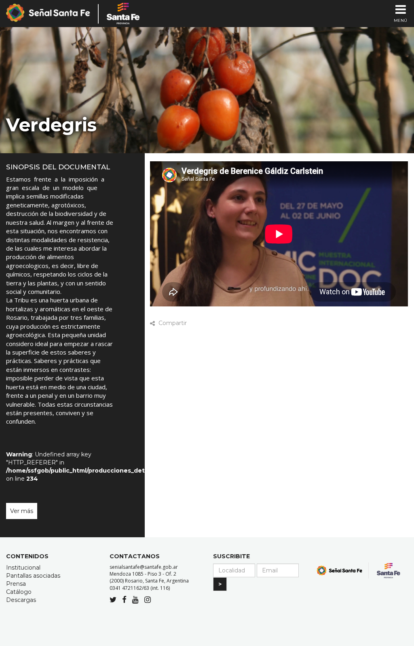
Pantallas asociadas (33, 575)
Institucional (23, 567)
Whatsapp (238, 323)
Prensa (16, 583)
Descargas (21, 600)
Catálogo (19, 591)
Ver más (21, 511)
